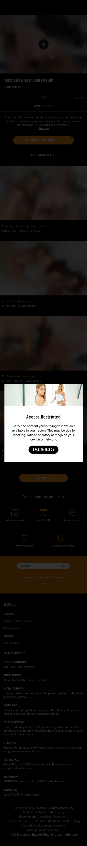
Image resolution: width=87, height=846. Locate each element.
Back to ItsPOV (43, 449)
